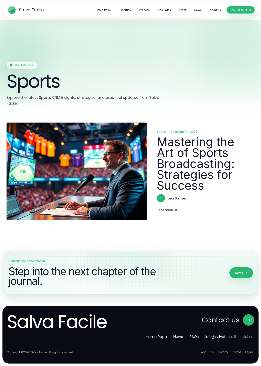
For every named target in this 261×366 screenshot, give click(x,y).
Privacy (223, 352)
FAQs (194, 336)
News (239, 273)
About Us (207, 352)
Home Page (156, 336)
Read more (165, 210)
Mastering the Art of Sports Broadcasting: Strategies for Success (196, 164)
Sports (161, 131)
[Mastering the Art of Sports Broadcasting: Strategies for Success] (77, 171)
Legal (249, 352)
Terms (236, 352)
